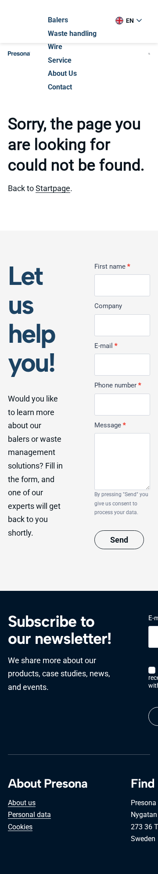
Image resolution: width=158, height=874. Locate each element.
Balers (58, 20)
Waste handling (72, 33)
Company (108, 306)
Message (110, 425)
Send (119, 539)
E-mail (105, 346)
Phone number (117, 385)
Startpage (53, 188)
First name (112, 266)
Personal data (29, 814)
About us (22, 803)
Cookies (20, 827)
